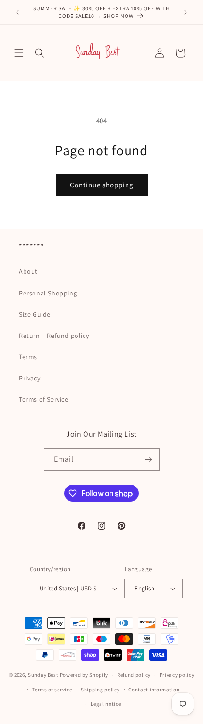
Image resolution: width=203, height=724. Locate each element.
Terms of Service (43, 399)
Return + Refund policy (54, 335)
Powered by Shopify (84, 675)
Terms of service (52, 689)
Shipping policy (100, 689)
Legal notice (106, 703)
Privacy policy (177, 675)
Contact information (153, 689)
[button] (18, 52)
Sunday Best (43, 675)
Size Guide (35, 314)
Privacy (29, 378)
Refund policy (134, 675)
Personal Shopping (48, 293)
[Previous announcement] (17, 12)
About (28, 271)
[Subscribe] (148, 459)
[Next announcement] (185, 12)
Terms (28, 357)
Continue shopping (102, 184)
